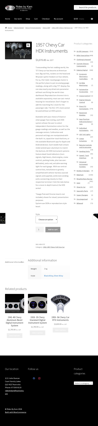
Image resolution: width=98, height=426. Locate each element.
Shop (28, 19)
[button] (28, 45)
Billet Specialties (83, 55)
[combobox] (83, 383)
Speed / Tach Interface (84, 156)
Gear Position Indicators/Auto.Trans (86, 121)
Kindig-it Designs (83, 171)
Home (7, 19)
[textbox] (83, 383)
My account (58, 19)
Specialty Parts (82, 191)
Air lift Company (82, 51)
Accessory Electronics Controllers (83, 76)
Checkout (46, 19)
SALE (78, 183)
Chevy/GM (46, 28)
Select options (14, 336)
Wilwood (80, 203)
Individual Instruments (84, 129)
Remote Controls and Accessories (85, 146)
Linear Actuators (83, 139)
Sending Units (84, 151)
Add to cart (53, 229)
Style (38, 214)
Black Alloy (48, 275)
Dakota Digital (19, 28)
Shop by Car (81, 187)
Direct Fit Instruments (33, 28)
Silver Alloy (58, 275)
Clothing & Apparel (84, 59)
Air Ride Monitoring (83, 84)
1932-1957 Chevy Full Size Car (62, 28)
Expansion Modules (83, 114)
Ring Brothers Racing (84, 179)
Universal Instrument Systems (83, 164)
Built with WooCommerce (15, 412)
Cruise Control (84, 96)
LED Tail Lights (84, 134)
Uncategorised (82, 199)
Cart (36, 19)
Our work (18, 19)
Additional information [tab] (14, 262)
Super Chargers (82, 195)
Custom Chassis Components (83, 65)
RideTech (80, 175)
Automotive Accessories (83, 90)
